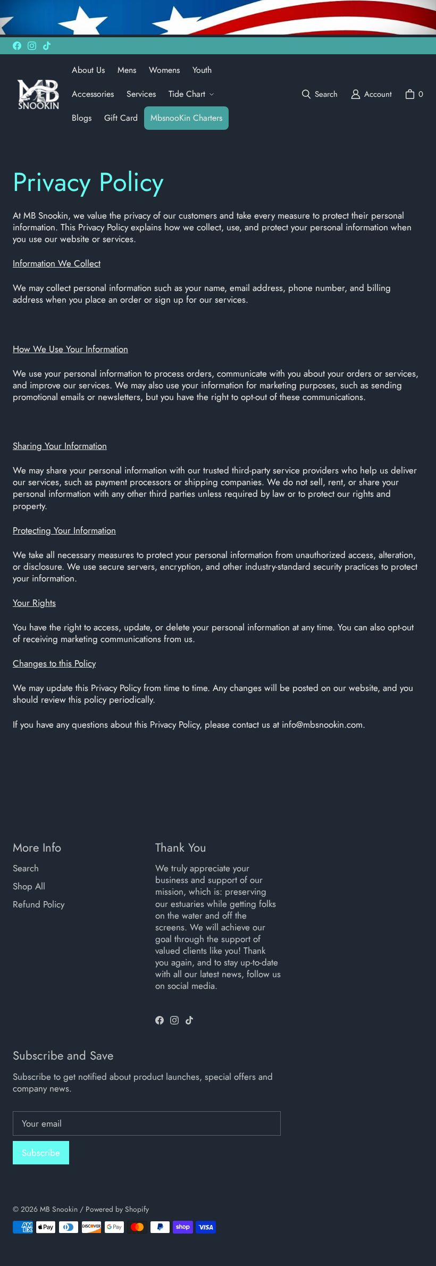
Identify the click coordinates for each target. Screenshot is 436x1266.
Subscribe (41, 1152)
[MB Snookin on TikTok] (46, 45)
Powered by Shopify (117, 1209)
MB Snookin (59, 1209)
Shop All (29, 886)
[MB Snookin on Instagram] (31, 45)
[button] (190, 94)
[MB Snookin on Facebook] (17, 45)
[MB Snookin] (38, 94)
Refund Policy (38, 904)
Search (26, 868)
